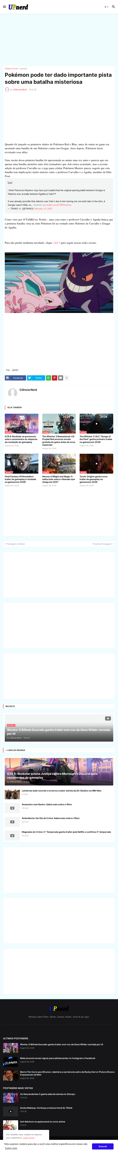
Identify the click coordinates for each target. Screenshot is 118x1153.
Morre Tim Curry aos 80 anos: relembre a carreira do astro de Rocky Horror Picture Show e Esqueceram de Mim (67, 1073)
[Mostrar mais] (66, 378)
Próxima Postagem (102, 544)
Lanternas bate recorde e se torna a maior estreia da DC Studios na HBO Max (61, 790)
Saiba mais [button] (11, 1148)
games (23, 68)
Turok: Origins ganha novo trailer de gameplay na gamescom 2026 (94, 479)
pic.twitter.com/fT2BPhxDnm (57, 205)
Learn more (28, 1137)
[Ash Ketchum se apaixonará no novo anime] (10, 1125)
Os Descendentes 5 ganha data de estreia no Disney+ (48, 1094)
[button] (4, 6)
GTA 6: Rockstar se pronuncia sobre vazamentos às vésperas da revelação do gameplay (21, 439)
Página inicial (11, 68)
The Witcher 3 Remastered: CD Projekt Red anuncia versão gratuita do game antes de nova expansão (58, 440)
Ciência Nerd (28, 389)
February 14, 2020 (43, 208)
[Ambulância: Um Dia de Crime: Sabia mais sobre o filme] (12, 822)
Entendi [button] (103, 1146)
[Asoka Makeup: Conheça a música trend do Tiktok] (10, 1111)
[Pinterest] (54, 378)
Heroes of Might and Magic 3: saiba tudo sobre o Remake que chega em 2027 (58, 479)
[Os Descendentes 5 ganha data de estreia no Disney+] (10, 1098)
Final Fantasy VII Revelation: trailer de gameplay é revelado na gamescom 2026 (20, 479)
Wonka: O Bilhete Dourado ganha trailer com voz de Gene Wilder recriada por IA (61, 1044)
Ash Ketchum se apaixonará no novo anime (42, 1121)
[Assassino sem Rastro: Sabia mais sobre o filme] (12, 808)
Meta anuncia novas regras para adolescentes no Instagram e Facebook (57, 1058)
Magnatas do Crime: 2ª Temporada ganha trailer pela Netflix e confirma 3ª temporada (66, 832)
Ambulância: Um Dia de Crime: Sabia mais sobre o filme (50, 818)
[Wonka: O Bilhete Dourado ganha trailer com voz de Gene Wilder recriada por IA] (10, 1048)
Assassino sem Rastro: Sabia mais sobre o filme (47, 804)
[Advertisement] (59, 39)
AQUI (56, 242)
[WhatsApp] (48, 378)
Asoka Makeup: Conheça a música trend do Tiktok (46, 1108)
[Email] (60, 378)
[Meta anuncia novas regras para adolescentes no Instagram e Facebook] (10, 1062)
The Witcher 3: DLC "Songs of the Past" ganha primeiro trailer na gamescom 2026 (96, 439)
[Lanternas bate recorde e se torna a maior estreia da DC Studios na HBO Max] (12, 794)
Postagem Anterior (15, 544)
